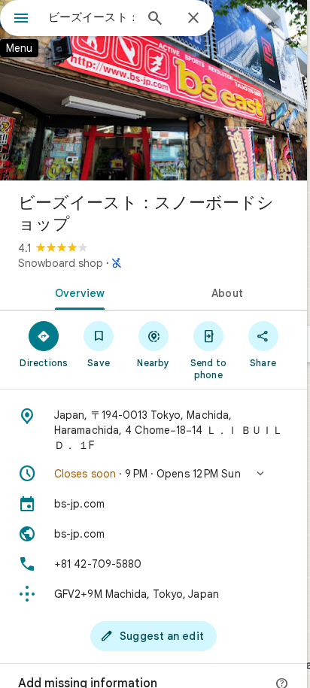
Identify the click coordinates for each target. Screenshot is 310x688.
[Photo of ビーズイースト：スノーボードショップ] (153, 90)
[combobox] (91, 17)
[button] (153, 474)
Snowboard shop (60, 263)
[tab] (76, 292)
